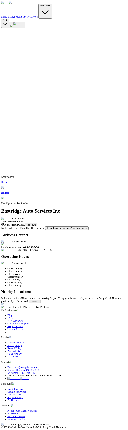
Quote (5, 20)
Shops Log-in (14, 394)
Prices (35, 16)
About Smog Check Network (22, 410)
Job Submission (15, 389)
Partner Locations (16, 416)
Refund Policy (14, 348)
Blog (9, 315)
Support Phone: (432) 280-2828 (23, 370)
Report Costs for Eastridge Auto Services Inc (67, 228)
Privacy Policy (14, 345)
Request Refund (15, 326)
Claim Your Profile (16, 391)
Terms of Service (15, 342)
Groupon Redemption (18, 323)
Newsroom (12, 413)
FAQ (29, 16)
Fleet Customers (15, 321)
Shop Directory (15, 397)
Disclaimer (12, 356)
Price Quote (45, 6)
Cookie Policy (14, 353)
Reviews (23, 16)
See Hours (31, 225)
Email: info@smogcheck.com (22, 367)
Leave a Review (15, 329)
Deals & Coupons (10, 16)
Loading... (34, 301)
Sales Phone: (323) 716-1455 (21, 372)
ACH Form (13, 400)
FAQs (10, 318)
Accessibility (13, 351)
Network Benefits (16, 419)
